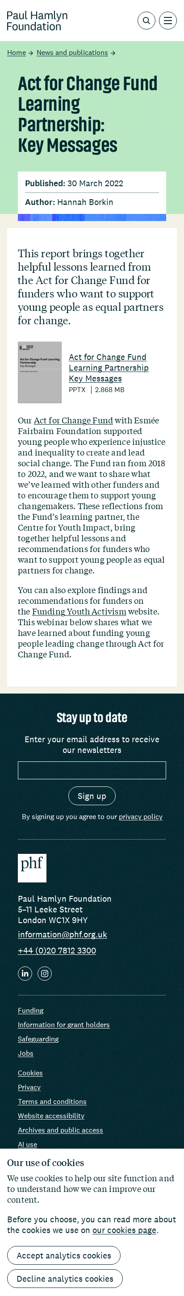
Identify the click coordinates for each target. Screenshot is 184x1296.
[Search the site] (146, 20)
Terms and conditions (52, 1101)
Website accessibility (51, 1115)
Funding (30, 1010)
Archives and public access (60, 1130)
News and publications (72, 52)
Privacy (29, 1087)
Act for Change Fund (73, 420)
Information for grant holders (64, 1024)
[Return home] (37, 20)
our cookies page (124, 1230)
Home (16, 52)
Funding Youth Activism (79, 611)
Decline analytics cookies (65, 1278)
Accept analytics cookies (64, 1255)
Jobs (25, 1053)
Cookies (30, 1073)
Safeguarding (38, 1039)
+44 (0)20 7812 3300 (57, 950)
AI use (27, 1144)
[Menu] (168, 20)
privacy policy (141, 816)
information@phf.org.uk (62, 934)
